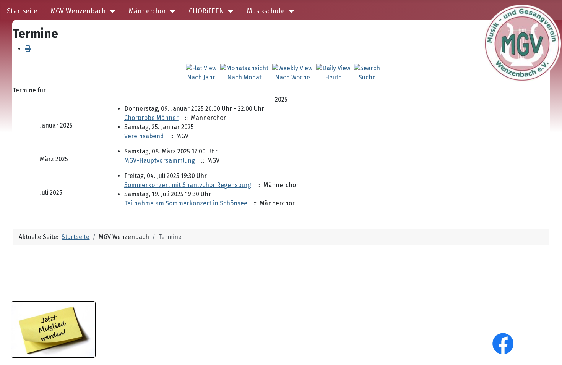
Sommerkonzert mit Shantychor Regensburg (187, 185)
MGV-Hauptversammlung (159, 160)
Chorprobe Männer (151, 117)
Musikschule (266, 11)
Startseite (22, 11)
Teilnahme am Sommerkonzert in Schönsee (185, 203)
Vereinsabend (144, 136)
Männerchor (147, 11)
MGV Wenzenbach (78, 11)
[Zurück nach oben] (548, 351)
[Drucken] (28, 48)
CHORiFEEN (206, 11)
